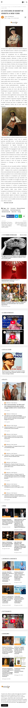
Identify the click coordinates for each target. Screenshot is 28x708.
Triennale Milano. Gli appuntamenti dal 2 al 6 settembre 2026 (14, 447)
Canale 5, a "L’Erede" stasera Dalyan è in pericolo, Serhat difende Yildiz (14, 456)
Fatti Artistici (5, 210)
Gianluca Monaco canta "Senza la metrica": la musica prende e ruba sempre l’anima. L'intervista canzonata (19, 576)
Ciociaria (13, 208)
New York (14, 211)
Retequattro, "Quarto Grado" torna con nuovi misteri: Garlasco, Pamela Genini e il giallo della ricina (14, 465)
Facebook (11, 216)
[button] (26, 2)
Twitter (16, 216)
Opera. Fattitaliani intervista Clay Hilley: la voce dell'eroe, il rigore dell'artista (7, 544)
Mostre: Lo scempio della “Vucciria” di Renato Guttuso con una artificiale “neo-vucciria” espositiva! (13, 303)
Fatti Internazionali (15, 210)
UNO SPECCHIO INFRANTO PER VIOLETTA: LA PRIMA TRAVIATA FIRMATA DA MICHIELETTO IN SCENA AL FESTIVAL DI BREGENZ (20, 546)
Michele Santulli (6, 211)
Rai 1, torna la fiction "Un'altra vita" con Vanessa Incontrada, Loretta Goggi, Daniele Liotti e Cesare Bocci (14, 406)
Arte (8, 208)
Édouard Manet (21, 208)
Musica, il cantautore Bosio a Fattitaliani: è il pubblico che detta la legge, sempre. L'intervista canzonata (7, 599)
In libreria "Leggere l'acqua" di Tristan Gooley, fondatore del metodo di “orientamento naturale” (19, 650)
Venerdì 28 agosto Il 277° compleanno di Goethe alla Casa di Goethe (14, 427)
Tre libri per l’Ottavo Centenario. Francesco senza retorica (19, 670)
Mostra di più (23, 235)
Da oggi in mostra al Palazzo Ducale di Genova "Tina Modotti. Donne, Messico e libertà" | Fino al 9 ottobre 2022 (13, 257)
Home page (4, 6)
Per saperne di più (21, 702)
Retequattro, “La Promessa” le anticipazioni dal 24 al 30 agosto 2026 (14, 486)
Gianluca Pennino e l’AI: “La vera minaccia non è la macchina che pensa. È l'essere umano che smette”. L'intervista (8, 650)
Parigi (9, 6)
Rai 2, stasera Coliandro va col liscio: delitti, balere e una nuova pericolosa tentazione (13, 437)
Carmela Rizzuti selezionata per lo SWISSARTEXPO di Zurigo (10, 280)
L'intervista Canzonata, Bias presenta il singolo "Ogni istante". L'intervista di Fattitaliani (19, 599)
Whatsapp (20, 216)
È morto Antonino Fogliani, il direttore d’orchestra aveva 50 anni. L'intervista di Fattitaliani (7, 522)
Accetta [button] (5, 705)
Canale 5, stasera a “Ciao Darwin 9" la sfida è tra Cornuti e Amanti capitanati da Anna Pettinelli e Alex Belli (15, 496)
